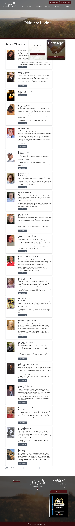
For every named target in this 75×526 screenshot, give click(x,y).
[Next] (51, 468)
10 (40, 467)
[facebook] (37, 489)
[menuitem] (23, 6)
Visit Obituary (22, 66)
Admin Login (42, 524)
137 (48, 467)
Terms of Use (37, 524)
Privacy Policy (31, 524)
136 (46, 467)
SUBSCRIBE (37, 54)
